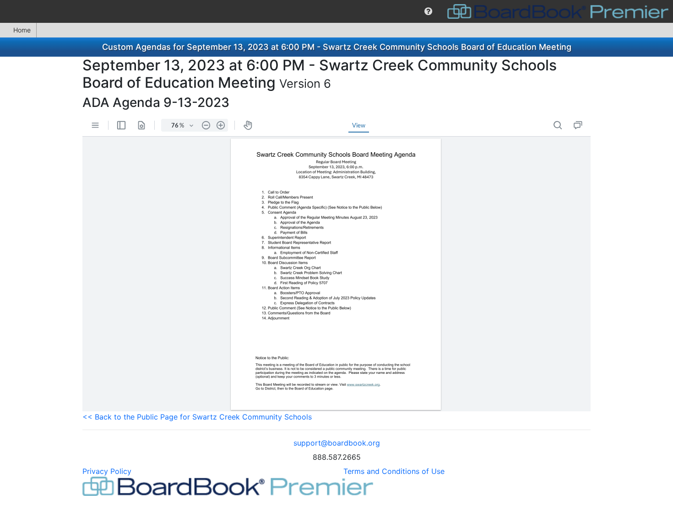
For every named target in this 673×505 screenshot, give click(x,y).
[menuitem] (428, 11)
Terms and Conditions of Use (394, 471)
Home (22, 30)
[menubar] (336, 11)
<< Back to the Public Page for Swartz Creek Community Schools (197, 416)
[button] (428, 11)
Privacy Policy (106, 471)
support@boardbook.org (336, 442)
